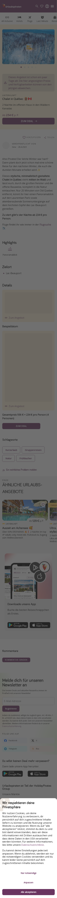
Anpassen (28, 882)
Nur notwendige (28, 873)
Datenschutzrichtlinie (32, 845)
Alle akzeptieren (28, 892)
